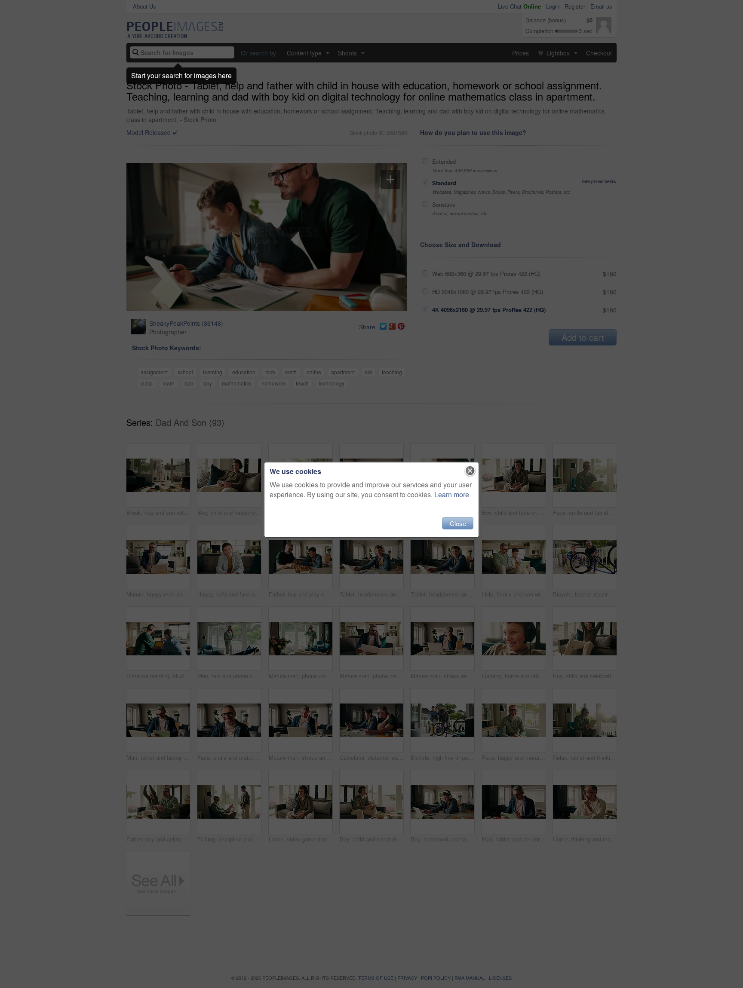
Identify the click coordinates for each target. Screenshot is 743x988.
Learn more (451, 494)
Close (458, 523)
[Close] (470, 471)
